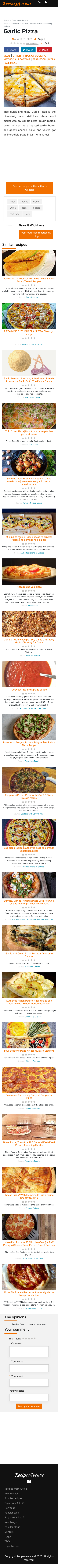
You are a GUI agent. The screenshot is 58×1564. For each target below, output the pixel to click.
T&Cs (7, 1541)
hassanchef (33, 605)
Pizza (23, 207)
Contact (9, 1531)
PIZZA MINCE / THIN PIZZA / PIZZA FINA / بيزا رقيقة (29, 333)
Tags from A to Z (14, 1503)
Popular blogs (12, 1526)
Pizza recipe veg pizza (29, 586)
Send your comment (29, 1406)
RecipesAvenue (16, 3)
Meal (12, 201)
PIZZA (51, 59)
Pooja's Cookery (33, 655)
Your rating (15, 1338)
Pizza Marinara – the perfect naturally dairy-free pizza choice (29, 1294)
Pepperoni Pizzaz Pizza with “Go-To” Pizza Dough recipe (29, 796)
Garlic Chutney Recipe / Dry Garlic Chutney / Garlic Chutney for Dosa (29, 641)
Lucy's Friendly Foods (32, 1308)
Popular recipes (13, 1498)
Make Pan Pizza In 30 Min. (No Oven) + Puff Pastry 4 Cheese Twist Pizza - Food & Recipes (29, 1244)
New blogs (10, 1522)
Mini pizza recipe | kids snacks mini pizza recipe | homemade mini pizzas (29, 538)
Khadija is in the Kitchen (32, 344)
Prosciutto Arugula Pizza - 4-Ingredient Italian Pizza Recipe (29, 744)
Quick (13, 207)
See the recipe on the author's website (30, 188)
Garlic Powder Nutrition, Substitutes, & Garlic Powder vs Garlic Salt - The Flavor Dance (29, 380)
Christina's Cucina (33, 1017)
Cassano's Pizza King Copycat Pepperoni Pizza (29, 1096)
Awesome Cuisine (32, 967)
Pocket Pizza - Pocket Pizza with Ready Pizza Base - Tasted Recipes (29, 280)
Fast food (14, 214)
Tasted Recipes (32, 297)
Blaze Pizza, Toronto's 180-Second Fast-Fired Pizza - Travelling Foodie (29, 1144)
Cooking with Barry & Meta (32, 814)
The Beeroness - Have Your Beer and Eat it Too (32, 919)
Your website (16, 1390)
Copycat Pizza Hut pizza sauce (29, 689)
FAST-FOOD (39, 59)
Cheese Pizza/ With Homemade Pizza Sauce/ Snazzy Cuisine (29, 1196)
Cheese (24, 201)
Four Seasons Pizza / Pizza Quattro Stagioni (29, 1050)
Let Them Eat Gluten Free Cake (32, 708)
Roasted (36, 207)
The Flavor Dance (32, 397)
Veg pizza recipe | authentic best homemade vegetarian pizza (29, 849)
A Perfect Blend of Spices (32, 553)
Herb (27, 214)
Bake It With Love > (20, 20)
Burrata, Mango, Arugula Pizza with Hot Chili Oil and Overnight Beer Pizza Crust (29, 902)
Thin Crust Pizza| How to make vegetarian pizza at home (29, 433)
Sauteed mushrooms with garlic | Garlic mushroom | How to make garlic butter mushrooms (29, 481)
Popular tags (11, 1512)
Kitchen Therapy (32, 1061)
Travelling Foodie (32, 761)
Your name (17, 1361)
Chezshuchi (33, 444)
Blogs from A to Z (14, 1517)
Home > (7, 20)
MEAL (7, 55)
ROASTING (24, 59)
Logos (7, 1536)
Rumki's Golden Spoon (32, 503)
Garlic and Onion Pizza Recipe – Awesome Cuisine (29, 955)
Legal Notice (11, 1546)
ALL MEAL (11, 62)
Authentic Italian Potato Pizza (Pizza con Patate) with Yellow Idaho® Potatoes (29, 1002)
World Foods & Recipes (32, 1258)
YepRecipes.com (32, 1108)
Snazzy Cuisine (32, 1208)
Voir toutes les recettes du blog (36, 234)
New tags (9, 1507)
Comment (16, 1343)
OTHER (17, 55)
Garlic (36, 201)
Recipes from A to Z (15, 1488)
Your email (17, 1376)
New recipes (11, 1493)
